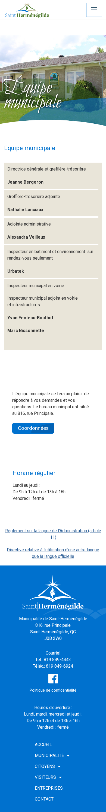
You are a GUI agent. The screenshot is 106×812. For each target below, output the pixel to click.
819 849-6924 (59, 666)
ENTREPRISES (49, 788)
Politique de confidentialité (53, 690)
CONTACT (44, 799)
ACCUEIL (43, 744)
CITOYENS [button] (45, 766)
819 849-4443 (57, 659)
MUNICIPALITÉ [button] (49, 755)
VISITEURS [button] (45, 777)
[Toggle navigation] (94, 10)
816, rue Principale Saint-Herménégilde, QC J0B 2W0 (53, 632)
